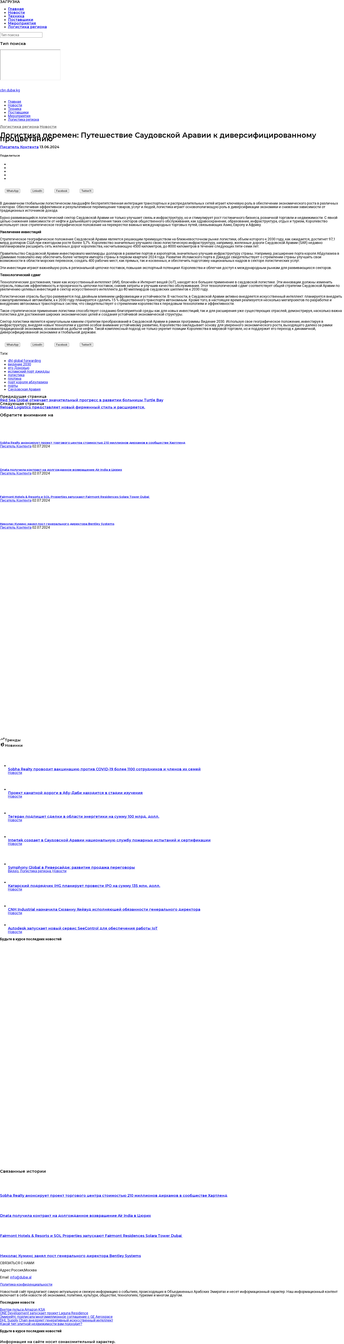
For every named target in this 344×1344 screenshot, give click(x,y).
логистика (16, 375)
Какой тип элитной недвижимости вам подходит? (41, 1324)
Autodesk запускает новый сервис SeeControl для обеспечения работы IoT (83, 928)
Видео (13, 871)
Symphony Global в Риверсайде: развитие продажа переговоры (71, 867)
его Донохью (18, 368)
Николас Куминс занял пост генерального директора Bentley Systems (70, 1256)
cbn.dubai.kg (10, 90)
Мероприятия (22, 23)
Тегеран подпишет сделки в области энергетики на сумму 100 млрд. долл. (83, 816)
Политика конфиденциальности (26, 1284)
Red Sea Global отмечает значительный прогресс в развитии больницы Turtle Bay (81, 400)
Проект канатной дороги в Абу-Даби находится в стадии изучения (75, 793)
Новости (16, 12)
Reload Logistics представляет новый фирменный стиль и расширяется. (72, 407)
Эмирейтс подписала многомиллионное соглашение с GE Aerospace (56, 1317)
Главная (16, 9)
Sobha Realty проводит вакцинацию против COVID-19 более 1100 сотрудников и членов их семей (104, 769)
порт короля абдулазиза (28, 382)
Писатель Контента (19, 147)
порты (13, 386)
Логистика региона (27, 27)
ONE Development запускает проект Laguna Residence (44, 1313)
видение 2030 (19, 364)
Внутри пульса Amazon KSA (22, 1309)
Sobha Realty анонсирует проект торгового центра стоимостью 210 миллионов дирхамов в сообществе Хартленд (113, 1195)
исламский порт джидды (29, 371)
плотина (14, 378)
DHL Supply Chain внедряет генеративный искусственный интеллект (56, 1320)
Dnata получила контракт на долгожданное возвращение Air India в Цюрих (75, 1215)
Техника (16, 16)
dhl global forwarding (24, 361)
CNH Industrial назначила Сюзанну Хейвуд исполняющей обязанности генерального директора (104, 909)
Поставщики (20, 20)
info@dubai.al (20, 1277)
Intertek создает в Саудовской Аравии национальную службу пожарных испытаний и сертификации (109, 840)
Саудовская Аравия (24, 389)
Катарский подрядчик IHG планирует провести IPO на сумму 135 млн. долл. (84, 886)
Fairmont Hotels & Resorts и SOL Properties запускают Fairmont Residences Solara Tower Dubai (91, 1236)
